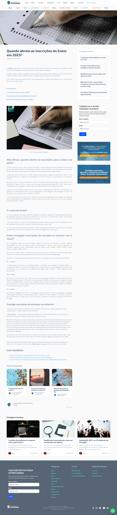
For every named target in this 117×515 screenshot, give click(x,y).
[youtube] (104, 508)
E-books (94, 470)
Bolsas (53, 470)
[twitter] (100, 508)
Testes (53, 484)
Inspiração (54, 481)
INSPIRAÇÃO (45, 7)
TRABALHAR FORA (96, 7)
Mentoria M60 (76, 470)
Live (59, 3)
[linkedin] (108, 508)
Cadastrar (82, 134)
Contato (81, 3)
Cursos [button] (40, 3)
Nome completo (83, 119)
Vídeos (65, 3)
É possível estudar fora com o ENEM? (18, 92)
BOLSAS (10, 7)
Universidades (55, 478)
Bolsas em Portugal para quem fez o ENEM (20, 99)
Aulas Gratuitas (97, 476)
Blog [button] (32, 3)
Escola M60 (12, 314)
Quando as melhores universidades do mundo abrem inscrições (30, 355)
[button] (35, 2)
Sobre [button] (72, 3)
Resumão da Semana (57, 486)
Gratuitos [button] (50, 3)
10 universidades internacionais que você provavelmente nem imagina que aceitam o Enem (38, 359)
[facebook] (93, 508)
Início (27, 3)
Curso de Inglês (76, 473)
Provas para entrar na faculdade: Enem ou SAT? (22, 96)
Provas (53, 476)
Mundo (53, 489)
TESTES (54, 7)
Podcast (94, 473)
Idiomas (53, 473)
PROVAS (26, 7)
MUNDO (75, 7)
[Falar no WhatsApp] (112, 510)
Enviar (11, 496)
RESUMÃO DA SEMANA (65, 7)
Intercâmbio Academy (78, 476)
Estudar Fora (55, 492)
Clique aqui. (56, 254)
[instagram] (96, 508)
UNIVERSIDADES (35, 7)
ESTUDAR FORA (84, 7)
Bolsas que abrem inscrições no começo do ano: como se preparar (31, 357)
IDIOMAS (18, 7)
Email (81, 125)
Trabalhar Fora (55, 494)
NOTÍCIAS (106, 7)
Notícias (53, 497)
